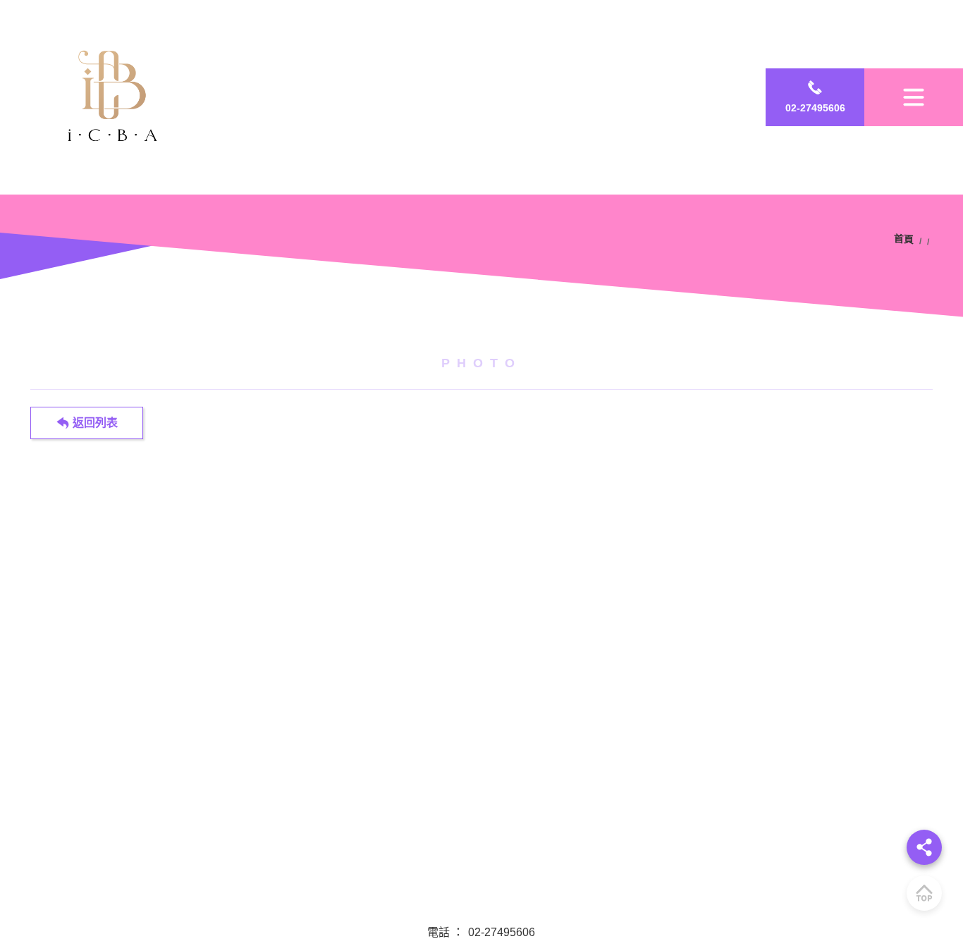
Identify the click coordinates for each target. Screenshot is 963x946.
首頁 (906, 240)
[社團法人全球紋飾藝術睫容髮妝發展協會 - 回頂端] (924, 893)
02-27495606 (501, 932)
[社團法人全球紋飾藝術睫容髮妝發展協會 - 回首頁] (117, 97)
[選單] (913, 96)
